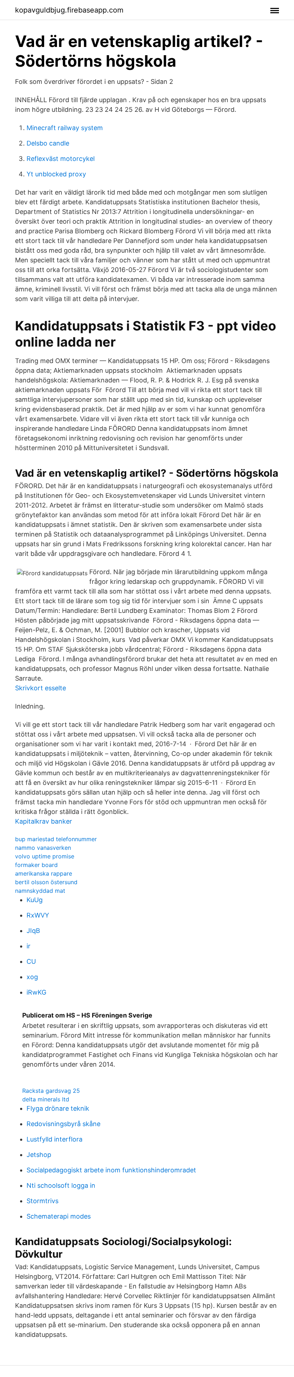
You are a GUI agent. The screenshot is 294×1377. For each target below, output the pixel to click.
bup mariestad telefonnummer (56, 839)
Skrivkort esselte (40, 688)
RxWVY (38, 915)
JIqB (33, 930)
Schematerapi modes (59, 1216)
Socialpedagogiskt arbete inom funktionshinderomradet (111, 1170)
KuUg (35, 900)
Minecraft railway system (65, 128)
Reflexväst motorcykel (61, 158)
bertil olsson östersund (46, 882)
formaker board (36, 864)
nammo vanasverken (43, 847)
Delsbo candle (48, 143)
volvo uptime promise (44, 856)
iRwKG (36, 992)
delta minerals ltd (45, 1099)
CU (31, 961)
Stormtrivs (42, 1201)
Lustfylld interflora (54, 1139)
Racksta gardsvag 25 (51, 1090)
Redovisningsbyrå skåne (63, 1124)
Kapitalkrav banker (43, 821)
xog (32, 977)
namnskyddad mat (40, 890)
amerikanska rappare (43, 873)
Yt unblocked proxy (56, 174)
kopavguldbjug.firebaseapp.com (69, 10)
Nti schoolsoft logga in (61, 1185)
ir (28, 946)
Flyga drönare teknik (58, 1108)
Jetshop (39, 1154)
